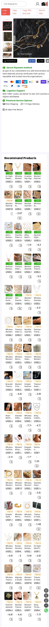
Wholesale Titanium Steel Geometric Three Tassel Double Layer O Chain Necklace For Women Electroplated (10, 578)
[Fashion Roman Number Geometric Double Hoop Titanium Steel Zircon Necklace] (8, 258)
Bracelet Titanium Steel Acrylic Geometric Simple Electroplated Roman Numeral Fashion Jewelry (10, 385)
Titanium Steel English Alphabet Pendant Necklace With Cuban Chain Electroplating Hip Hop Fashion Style (38, 385)
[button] (7, 19)
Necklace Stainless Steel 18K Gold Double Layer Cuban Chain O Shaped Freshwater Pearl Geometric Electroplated (29, 204)
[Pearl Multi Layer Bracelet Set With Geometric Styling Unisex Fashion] (8, 407)
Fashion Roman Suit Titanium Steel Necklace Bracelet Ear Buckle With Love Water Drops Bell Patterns (29, 547)
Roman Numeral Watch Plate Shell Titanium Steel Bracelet (19, 547)
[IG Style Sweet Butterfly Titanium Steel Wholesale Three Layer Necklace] (8, 167)
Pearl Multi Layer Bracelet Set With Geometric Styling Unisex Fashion (10, 417)
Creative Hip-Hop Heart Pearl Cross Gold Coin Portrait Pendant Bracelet (28, 177)
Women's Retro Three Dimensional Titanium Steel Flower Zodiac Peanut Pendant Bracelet (28, 299)
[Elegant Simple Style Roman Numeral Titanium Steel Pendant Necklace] (27, 438)
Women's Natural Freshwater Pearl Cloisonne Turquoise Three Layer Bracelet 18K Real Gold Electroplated (11, 204)
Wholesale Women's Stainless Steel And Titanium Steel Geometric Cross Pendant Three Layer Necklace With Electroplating (19, 177)
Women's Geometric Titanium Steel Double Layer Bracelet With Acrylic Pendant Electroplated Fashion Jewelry (29, 267)
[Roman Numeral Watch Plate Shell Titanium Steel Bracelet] (18, 537)
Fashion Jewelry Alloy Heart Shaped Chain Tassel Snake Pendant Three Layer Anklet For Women (37, 448)
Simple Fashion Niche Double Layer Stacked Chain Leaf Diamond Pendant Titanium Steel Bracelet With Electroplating (28, 385)
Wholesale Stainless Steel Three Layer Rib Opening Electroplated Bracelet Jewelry (19, 204)
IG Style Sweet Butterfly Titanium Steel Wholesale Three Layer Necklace (10, 177)
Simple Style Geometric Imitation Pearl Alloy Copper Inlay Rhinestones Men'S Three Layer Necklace (10, 515)
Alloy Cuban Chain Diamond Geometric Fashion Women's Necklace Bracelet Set (38, 417)
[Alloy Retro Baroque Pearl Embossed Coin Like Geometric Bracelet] (27, 226)
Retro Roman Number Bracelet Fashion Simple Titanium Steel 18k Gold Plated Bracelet (10, 236)
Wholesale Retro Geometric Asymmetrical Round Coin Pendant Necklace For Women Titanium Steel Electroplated (19, 358)
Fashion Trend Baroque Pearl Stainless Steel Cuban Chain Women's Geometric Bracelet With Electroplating (38, 330)
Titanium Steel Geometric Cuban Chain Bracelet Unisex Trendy (38, 515)
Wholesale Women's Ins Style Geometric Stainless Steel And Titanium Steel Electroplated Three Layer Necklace (38, 358)
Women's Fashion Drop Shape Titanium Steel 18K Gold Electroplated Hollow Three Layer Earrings (38, 177)
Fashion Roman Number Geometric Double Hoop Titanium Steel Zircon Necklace (10, 267)
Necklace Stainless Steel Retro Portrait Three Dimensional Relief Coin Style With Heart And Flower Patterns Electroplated (29, 330)
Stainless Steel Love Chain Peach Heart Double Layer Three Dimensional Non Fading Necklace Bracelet (19, 236)
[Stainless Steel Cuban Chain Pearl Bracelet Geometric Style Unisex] (37, 474)
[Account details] (37, 4)
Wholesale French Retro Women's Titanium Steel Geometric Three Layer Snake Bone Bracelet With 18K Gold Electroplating (29, 515)
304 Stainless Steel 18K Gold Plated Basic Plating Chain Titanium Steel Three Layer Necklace (18, 299)
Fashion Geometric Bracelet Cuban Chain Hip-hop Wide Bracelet (10, 606)
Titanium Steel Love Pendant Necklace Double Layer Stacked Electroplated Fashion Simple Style (19, 330)
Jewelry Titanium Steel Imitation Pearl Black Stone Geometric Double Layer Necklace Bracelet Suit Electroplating (38, 267)
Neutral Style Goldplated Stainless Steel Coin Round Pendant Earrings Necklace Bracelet (38, 236)
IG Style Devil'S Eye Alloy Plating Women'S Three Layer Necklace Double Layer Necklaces (38, 547)
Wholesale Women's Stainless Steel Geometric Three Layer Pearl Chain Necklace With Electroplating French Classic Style (10, 330)
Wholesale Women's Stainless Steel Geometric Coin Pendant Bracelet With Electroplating (10, 484)
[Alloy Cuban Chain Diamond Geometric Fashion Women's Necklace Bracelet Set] (37, 407)
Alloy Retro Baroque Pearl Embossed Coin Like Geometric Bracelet (29, 236)
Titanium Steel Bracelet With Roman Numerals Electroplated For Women (38, 578)
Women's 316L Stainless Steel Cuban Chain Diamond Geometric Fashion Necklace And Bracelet (19, 385)
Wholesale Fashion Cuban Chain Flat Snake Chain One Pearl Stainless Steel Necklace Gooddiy (10, 448)
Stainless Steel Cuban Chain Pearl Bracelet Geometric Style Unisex (38, 484)
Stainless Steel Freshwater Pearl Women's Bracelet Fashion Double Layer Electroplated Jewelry (19, 417)
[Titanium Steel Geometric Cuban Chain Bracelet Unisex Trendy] (37, 505)
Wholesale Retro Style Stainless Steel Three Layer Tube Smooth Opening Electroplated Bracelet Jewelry (19, 515)
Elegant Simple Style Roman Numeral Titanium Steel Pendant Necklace (28, 448)
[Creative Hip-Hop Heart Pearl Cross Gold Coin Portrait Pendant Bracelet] (27, 167)
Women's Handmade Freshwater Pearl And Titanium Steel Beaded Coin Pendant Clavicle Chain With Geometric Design (29, 578)
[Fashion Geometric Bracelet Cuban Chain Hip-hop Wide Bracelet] (8, 596)
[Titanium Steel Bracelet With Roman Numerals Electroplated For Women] (37, 568)
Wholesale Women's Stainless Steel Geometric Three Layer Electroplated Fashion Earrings (10, 358)
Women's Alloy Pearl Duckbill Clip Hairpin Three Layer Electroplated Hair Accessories (19, 448)
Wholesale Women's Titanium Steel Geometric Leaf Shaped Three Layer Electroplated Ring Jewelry (29, 484)
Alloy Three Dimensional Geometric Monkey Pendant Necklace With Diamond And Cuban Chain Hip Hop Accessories (38, 606)
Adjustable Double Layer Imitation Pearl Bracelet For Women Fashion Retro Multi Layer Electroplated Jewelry (19, 578)
